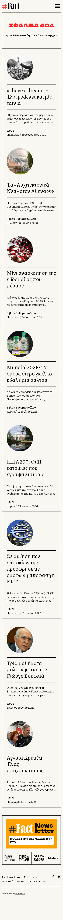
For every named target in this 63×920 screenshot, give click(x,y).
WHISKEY (20, 893)
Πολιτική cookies (13, 881)
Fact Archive (11, 877)
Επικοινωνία (32, 877)
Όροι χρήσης (37, 881)
